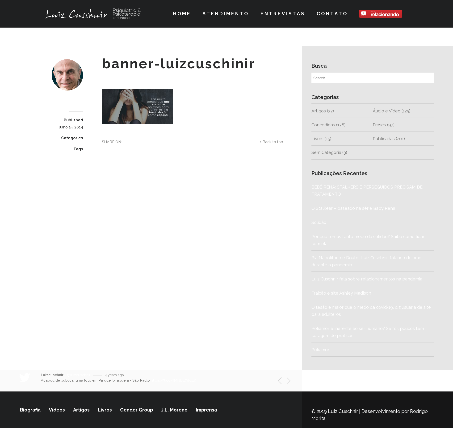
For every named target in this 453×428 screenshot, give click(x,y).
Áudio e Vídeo (386, 110)
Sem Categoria (326, 152)
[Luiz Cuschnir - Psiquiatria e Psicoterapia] (93, 14)
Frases (379, 124)
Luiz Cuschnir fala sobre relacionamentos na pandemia (366, 278)
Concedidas (323, 124)
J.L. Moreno (174, 410)
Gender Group (136, 410)
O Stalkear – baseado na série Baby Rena (353, 208)
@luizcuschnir (78, 375)
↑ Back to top (271, 142)
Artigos (318, 110)
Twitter (200, 142)
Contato (332, 13)
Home (182, 13)
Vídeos (57, 410)
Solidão (341, 222)
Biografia (30, 410)
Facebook (222, 142)
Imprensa (206, 410)
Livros (317, 138)
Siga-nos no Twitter (352, 380)
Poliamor (320, 349)
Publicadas (384, 138)
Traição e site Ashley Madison (341, 293)
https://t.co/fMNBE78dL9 (173, 380)
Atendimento (225, 13)
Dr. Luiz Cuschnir (62, 99)
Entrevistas (282, 13)
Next (286, 381)
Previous (282, 381)
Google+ (245, 142)
